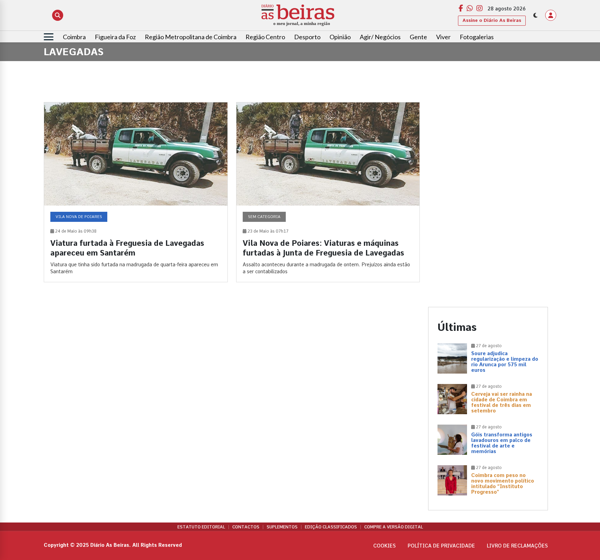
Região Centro (265, 37)
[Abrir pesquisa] (57, 15)
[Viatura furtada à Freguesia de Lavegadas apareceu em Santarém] (135, 192)
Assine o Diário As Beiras (491, 20)
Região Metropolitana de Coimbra (190, 37)
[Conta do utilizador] (550, 15)
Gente (418, 37)
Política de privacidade (441, 546)
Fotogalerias (477, 37)
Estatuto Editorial (201, 527)
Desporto (307, 37)
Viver (443, 37)
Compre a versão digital (393, 527)
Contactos (245, 527)
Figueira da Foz (115, 37)
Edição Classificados (331, 527)
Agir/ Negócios (380, 37)
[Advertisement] (488, 150)
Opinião (340, 37)
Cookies (384, 546)
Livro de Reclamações (517, 546)
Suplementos (282, 527)
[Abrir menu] (48, 36)
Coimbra (74, 37)
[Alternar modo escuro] (535, 15)
